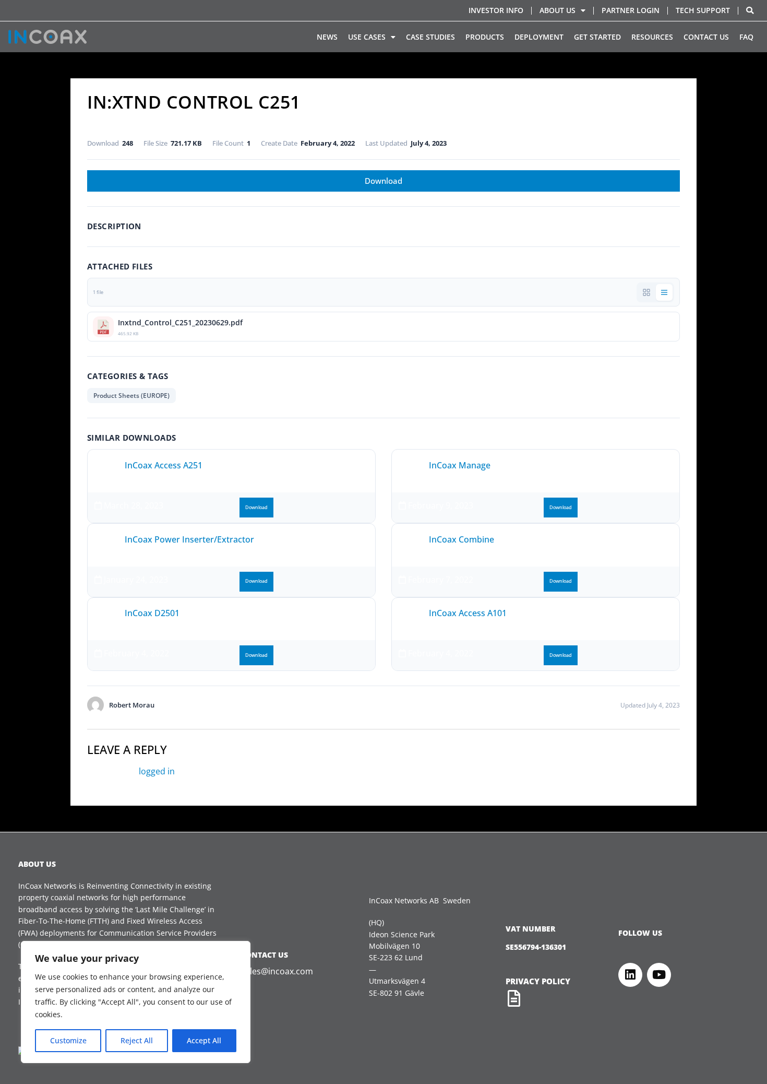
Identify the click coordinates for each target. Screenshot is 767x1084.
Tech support (703, 10)
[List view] (664, 292)
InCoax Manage (459, 465)
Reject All (137, 1040)
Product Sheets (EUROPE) (131, 395)
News (327, 37)
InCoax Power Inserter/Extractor (189, 539)
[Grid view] (646, 292)
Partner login (631, 10)
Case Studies (430, 37)
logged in (157, 771)
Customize (68, 1040)
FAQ (746, 37)
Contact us (706, 37)
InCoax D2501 (152, 613)
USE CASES (367, 37)
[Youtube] (659, 975)
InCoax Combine (461, 539)
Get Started (597, 37)
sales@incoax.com (277, 971)
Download (383, 180)
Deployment (539, 37)
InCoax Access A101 (468, 613)
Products (484, 37)
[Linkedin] (630, 975)
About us (558, 10)
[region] (135, 1002)
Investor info (496, 10)
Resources (652, 37)
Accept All (204, 1040)
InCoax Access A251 (163, 465)
